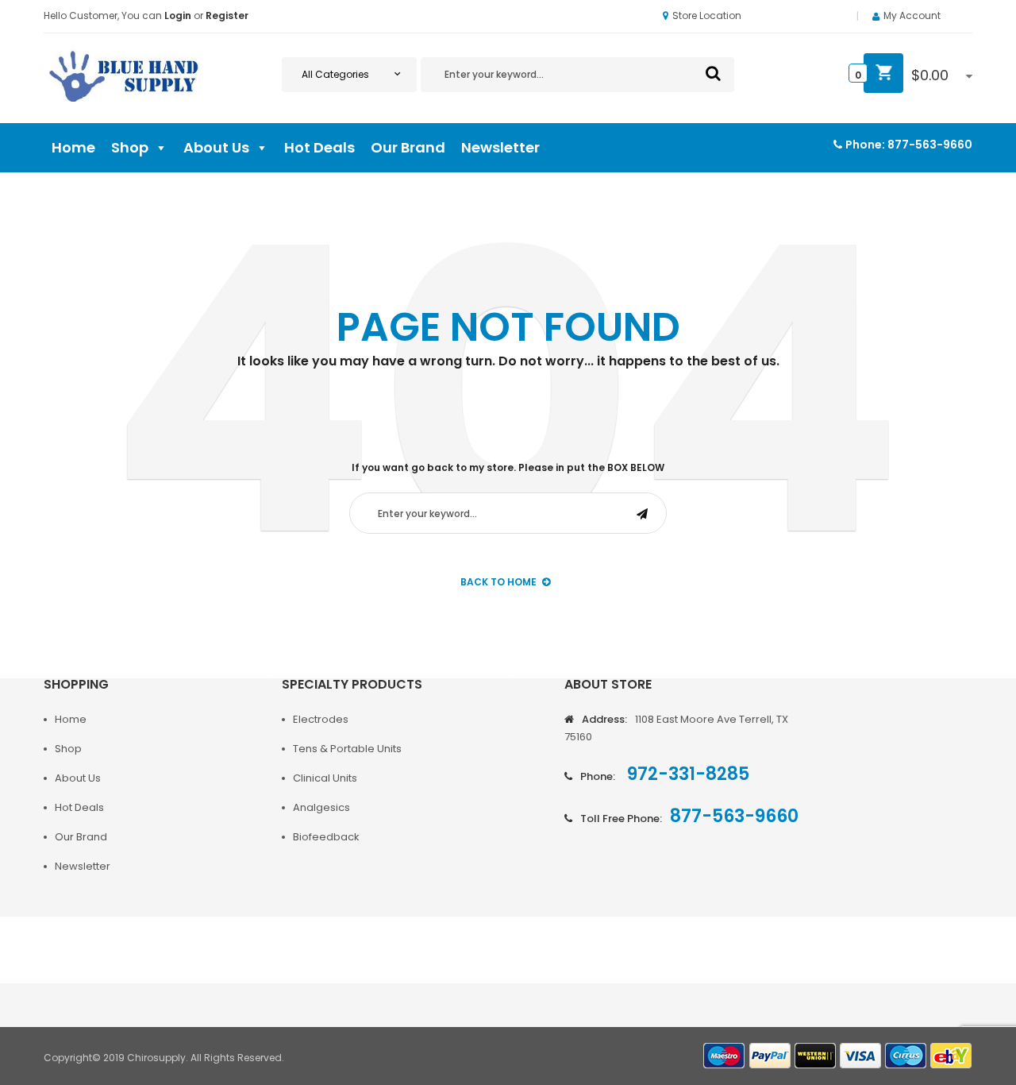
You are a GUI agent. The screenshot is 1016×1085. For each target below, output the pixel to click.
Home (73, 147)
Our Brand (408, 147)
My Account (912, 15)
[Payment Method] (724, 1056)
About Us (216, 147)
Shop (129, 147)
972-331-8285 (686, 774)
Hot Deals (319, 147)
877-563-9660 (929, 145)
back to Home (498, 582)
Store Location (706, 15)
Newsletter (500, 147)
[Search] (713, 73)
